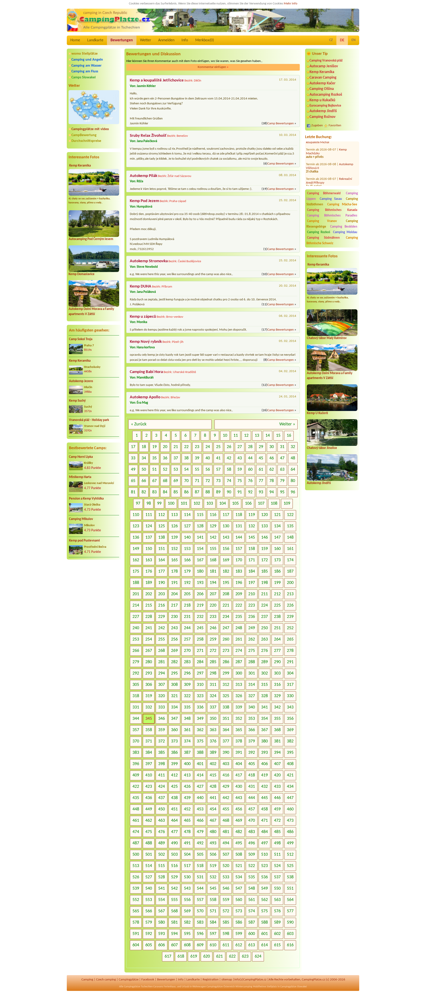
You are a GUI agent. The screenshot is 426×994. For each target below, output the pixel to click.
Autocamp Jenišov (324, 66)
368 (277, 730)
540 (148, 888)
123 (135, 526)
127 (187, 526)
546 (226, 888)
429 (226, 786)
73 (218, 481)
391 (238, 752)
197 (251, 583)
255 (161, 639)
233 (213, 617)
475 (148, 832)
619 (193, 956)
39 (197, 458)
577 (290, 911)
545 (213, 888)
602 (277, 934)
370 (135, 741)
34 (144, 458)
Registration (211, 979)
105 (235, 503)
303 (277, 673)
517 (187, 866)
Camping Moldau (345, 232)
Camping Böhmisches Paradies (332, 215)
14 (267, 435)
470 (251, 820)
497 (264, 843)
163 (148, 560)
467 (213, 820)
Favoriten (335, 125)
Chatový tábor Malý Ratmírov (327, 338)
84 (165, 492)
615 (277, 945)
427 (200, 786)
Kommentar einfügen (213, 67)
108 (274, 503)
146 (264, 537)
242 (161, 628)
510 (264, 854)
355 (277, 718)
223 (251, 605)
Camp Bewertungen (280, 123)
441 (213, 798)
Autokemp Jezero (81, 381)
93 (261, 492)
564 (290, 900)
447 (290, 798)
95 (282, 492)
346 (161, 718)
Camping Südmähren (323, 238)
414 (200, 775)
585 (226, 922)
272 (213, 651)
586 (238, 922)
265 (290, 639)
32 (293, 447)
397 (148, 764)
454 (213, 809)
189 (148, 583)
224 (264, 605)
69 (176, 481)
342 (277, 707)
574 (251, 911)
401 (200, 764)
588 (264, 922)
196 (238, 583)
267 (148, 651)
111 (148, 515)
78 (271, 481)
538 (290, 877)
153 (187, 549)
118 (238, 515)
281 (161, 662)
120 (264, 515)
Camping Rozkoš (318, 232)
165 (174, 560)
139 (174, 537)
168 (213, 560)
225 (277, 605)
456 (238, 809)
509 (251, 854)
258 (200, 639)
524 (277, 866)
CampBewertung (84, 135)
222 (238, 605)
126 (174, 526)
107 (261, 503)
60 (250, 469)
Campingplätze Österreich (221, 986)
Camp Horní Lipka (81, 457)
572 (226, 911)
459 (277, 809)
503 (174, 854)
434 (290, 786)
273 (226, 651)
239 (290, 617)
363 (213, 730)
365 (238, 730)
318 (135, 696)
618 (181, 956)
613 (251, 945)
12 (246, 435)
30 (271, 447)
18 (144, 447)
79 (282, 481)
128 (200, 526)
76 (250, 481)
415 (213, 775)
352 (238, 718)
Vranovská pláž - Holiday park (89, 420)
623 (245, 956)
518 (200, 866)
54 (186, 469)
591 (135, 934)
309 (187, 685)
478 (187, 832)
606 (161, 945)
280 (148, 662)
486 (290, 832)
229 (161, 617)
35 (154, 458)
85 (176, 492)
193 (200, 583)
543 (187, 888)
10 (225, 435)
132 (251, 526)
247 (226, 628)
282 (174, 662)
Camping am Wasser (86, 65)
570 (200, 911)
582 (187, 922)
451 (174, 809)
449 (148, 809)
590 (290, 922)
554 (161, 900)
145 (251, 537)
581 (174, 922)
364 (226, 730)
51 (154, 469)
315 (264, 685)
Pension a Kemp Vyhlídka (86, 498)
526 (135, 877)
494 (226, 843)
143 (226, 537)
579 (148, 922)
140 (187, 537)
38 (186, 458)
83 (154, 492)
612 (238, 945)
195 (226, 583)
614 (264, 945)
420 (277, 775)
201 (135, 594)
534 (238, 877)
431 (251, 786)
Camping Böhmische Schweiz (332, 240)
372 (161, 741)
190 (161, 583)
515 (161, 866)
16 (289, 435)
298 (213, 673)
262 (251, 639)
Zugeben (317, 125)
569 (187, 911)
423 (148, 786)
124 (148, 526)
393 (264, 752)
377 (226, 741)
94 (271, 492)
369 (290, 730)
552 (135, 900)
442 (226, 798)
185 (264, 571)
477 (174, 832)
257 (187, 639)
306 (148, 685)
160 (277, 549)
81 (133, 492)
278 (290, 651)
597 (213, 934)
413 (187, 775)
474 (135, 832)
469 (238, 820)
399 (174, 764)
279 (135, 662)
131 (238, 526)
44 (250, 458)
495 (238, 843)
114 (187, 515)
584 (213, 922)
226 (290, 605)
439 (187, 798)
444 (251, 798)
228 (148, 617)
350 (213, 718)
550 (277, 888)
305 (135, 685)
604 (135, 945)
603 (290, 934)
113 (174, 515)
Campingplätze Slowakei (293, 986)
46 (271, 458)
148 (290, 537)
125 (161, 526)
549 (264, 888)
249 (251, 628)
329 (277, 696)
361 (187, 730)
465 (187, 820)
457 (251, 809)
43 (239, 458)
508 (238, 854)
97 (138, 503)
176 (148, 571)
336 (200, 707)
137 (148, 537)
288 (251, 662)
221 (226, 605)
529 (174, 877)
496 (251, 843)
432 (264, 786)
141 (200, 537)
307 (161, 685)
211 (264, 594)
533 (226, 877)
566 (148, 911)
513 (135, 866)
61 (261, 469)
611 (226, 945)
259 (213, 639)
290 (277, 662)
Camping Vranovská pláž (326, 60)
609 (200, 945)
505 (200, 854)
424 (161, 786)
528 (161, 877)
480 (213, 832)
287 (238, 662)
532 (213, 877)
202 (148, 594)
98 (148, 503)
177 (161, 571)
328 (264, 696)
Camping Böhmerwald (324, 193)
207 (213, 594)
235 (238, 617)
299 (226, 673)
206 (200, 594)
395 (290, 752)
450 (161, 809)
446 (277, 798)
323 (200, 696)
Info (184, 40)
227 (135, 617)
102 (196, 503)
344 (135, 718)
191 (174, 583)
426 (187, 786)
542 (174, 888)
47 (282, 458)
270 (187, 651)
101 (184, 503)
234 (226, 617)
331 (135, 707)
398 (161, 764)
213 (290, 594)
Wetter (145, 40)
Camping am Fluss (84, 71)
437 (161, 798)
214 (135, 605)
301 (251, 673)
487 (135, 843)
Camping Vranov (322, 221)
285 (213, 662)
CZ (331, 40)
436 (148, 798)
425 (174, 786)
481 (226, 832)
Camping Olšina (322, 89)
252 (290, 628)
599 (238, 934)
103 (209, 503)
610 (213, 945)
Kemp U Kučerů (317, 413)
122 (290, 515)
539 (135, 888)
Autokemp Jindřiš (323, 111)
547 (238, 888)
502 (161, 854)
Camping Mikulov (81, 519)
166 (187, 560)
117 (226, 515)
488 (148, 843)
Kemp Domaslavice (82, 274)
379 (251, 741)
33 (133, 458)
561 (251, 900)
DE (342, 40)
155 (213, 549)
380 (264, 741)
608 (187, 945)
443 (238, 798)
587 (251, 922)
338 (226, 707)
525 (290, 866)
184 (251, 571)
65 (133, 481)
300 (238, 673)
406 (264, 764)
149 (135, 549)
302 (264, 673)
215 (148, 605)
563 (277, 900)
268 (161, 651)
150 (148, 549)
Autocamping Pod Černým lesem (91, 239)
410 (148, 775)
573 (238, 911)
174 (290, 560)
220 (213, 605)
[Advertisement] (332, 572)
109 (287, 503)
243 (174, 628)
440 (200, 798)
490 (174, 843)
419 (264, 775)
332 (148, 707)
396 (135, 764)
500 (135, 854)
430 (238, 786)
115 (200, 515)
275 (251, 651)
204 (174, 594)
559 (226, 900)
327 (251, 696)
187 (290, 571)
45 (261, 458)
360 (174, 730)
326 (238, 696)
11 (235, 435)
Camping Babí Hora (146, 372)
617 (168, 956)
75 (239, 481)
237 (264, 617)
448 (135, 809)
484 (264, 832)
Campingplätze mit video (90, 129)
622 (232, 956)
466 (200, 820)
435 (135, 798)
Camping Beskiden (343, 226)
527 (148, 877)
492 (200, 843)
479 (200, 832)
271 (200, 651)
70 (186, 481)
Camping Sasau (331, 199)
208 (226, 594)
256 (174, 639)
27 (239, 447)
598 (226, 934)
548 (251, 888)
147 (277, 537)
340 (251, 707)
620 (206, 956)
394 (277, 752)
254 (148, 639)
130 (226, 526)
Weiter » (287, 424)
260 (226, 639)
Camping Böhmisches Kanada (332, 210)
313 (238, 685)
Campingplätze (128, 979)
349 (200, 718)
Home (75, 40)
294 (161, 673)
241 (148, 628)
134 (277, 526)
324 (213, 696)
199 (277, 583)
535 (251, 877)
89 (218, 492)
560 (238, 900)
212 (277, 594)
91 (239, 492)
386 (174, 752)
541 (161, 888)
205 (187, 594)
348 (187, 718)
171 (251, 560)
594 (174, 934)
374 (187, 741)
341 (264, 707)
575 (264, 911)
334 (174, 707)
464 (174, 820)
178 (174, 571)
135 (290, 526)
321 (174, 696)
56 (207, 469)
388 (200, 752)
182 (226, 571)
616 (290, 945)
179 (187, 571)
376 (213, 741)
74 (229, 481)
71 (197, 481)
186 (277, 571)
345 (148, 718)
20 (165, 447)
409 (135, 775)
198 (264, 583)
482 (238, 832)
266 (135, 651)
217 (174, 605)
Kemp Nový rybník (146, 342)
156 (226, 549)
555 (174, 900)
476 (161, 832)
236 (251, 617)
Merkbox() (204, 40)
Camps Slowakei (83, 77)
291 (290, 662)
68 (165, 481)
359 (161, 730)
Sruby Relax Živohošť (148, 136)
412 (174, 775)
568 (174, 911)
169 (226, 560)
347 (174, 718)
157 (238, 549)
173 (277, 560)
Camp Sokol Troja (80, 339)
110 (135, 515)
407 (277, 764)
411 (161, 775)
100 (171, 503)
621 (219, 956)
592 (148, 934)
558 (213, 900)
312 (226, 685)
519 (213, 866)
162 (135, 560)
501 (148, 854)
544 (200, 888)
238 (277, 617)
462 (148, 820)
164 (161, 560)
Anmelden (166, 40)
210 (251, 594)
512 (290, 854)
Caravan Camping (323, 77)
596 (200, 934)
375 (200, 741)
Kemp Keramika (80, 165)
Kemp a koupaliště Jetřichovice (157, 80)
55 (197, 469)
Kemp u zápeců (143, 317)
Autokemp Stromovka (149, 261)
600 (251, 934)
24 (207, 447)
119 (251, 515)
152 (174, 549)
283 (187, 662)
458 (264, 809)
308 (174, 685)
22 (186, 447)
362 (200, 730)
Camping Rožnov (322, 117)
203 (161, 594)
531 (200, 877)
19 (154, 447)
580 (161, 922)
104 (222, 503)
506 (213, 854)
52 (165, 469)
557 (200, 900)
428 (213, 786)
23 (197, 447)
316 (277, 685)
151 (161, 549)
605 (148, 945)
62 (271, 469)
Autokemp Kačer (322, 83)
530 (187, 877)
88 (207, 492)
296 (187, 673)
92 (250, 492)
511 (277, 854)
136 (135, 537)
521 (238, 866)
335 (187, 707)
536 (264, 877)
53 (176, 469)
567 (161, 911)
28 (250, 447)
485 (277, 832)
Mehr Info (290, 3)
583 (200, 922)
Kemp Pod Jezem (144, 201)
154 (200, 549)
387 (187, 752)
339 (238, 707)
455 (226, 809)
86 (186, 492)
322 (187, 696)
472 (277, 820)
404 (238, 764)
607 (174, 945)
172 (264, 560)
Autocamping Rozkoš (326, 95)
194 (213, 583)
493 (213, 843)
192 (187, 583)
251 (277, 628)
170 (238, 560)
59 (239, 469)
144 (238, 537)
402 (213, 764)
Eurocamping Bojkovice (325, 105)
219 (200, 605)
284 (200, 662)
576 (277, 911)
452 (187, 809)
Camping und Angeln (87, 60)
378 (238, 741)
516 (174, 866)
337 (213, 707)
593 (161, 934)
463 (161, 820)
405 (251, 764)
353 (251, 718)
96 (293, 492)
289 (264, 662)
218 (187, 605)
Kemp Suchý (77, 401)
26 (229, 447)
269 (174, 651)
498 (277, 843)
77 (261, 481)
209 (238, 594)
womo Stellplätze (84, 54)
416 (226, 775)
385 (161, 752)
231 (187, 617)
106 (248, 503)
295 (174, 673)
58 (229, 469)
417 (238, 775)
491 (187, 843)
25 (218, 447)
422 (135, 786)
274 (238, 651)
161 (290, 549)
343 (290, 707)
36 (165, 458)
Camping (87, 979)
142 (213, 537)
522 (251, 866)
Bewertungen (121, 40)
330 (290, 696)
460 (290, 809)
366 (251, 730)
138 (161, 537)
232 (200, 617)
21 (176, 447)
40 (207, 458)
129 (213, 526)
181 (213, 571)
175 (135, 571)
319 (148, 696)
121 (277, 515)
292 (135, 673)
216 (161, 605)
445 (264, 798)
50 (144, 469)
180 (200, 571)
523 (264, 866)
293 (148, 673)
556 (187, 900)
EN (353, 40)
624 (258, 956)
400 (187, 764)
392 (251, 752)
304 (290, 673)
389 (213, 752)
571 (213, 911)
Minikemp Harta (80, 477)
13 (257, 435)
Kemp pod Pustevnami (84, 540)
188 (135, 583)
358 (148, 730)
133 (264, 526)
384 (148, 752)
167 (200, 560)
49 (133, 469)
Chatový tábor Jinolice (322, 448)
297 (200, 673)
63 (282, 469)
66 (144, 481)
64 (293, 469)
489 (161, 843)
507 (226, 854)
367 (264, 730)
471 (264, 820)
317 (290, 685)
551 (290, 888)
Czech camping (106, 979)
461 (135, 820)
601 (264, 934)
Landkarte (95, 40)
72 (207, 481)
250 (264, 628)
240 (135, 628)
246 (213, 628)
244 (187, 628)
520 (226, 866)
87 (197, 492)
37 (176, 458)
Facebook (147, 979)
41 (218, 458)
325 (226, 696)
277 (277, 651)
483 (251, 832)
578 (135, 922)
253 (135, 639)
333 (161, 707)
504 (187, 854)
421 (290, 775)
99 (159, 503)
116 (213, 515)
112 (161, 515)
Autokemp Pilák (143, 176)
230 (174, 617)
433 (277, 786)
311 (213, 685)
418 (251, 775)
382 (290, 741)
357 (135, 730)
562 (264, 900)
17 (133, 447)
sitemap (226, 979)
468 (226, 820)
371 (148, 741)
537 (277, 877)
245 (200, 628)
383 (135, 752)
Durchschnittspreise (86, 141)
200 (290, 583)
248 (238, 628)
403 (226, 764)
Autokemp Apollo (145, 397)
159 (264, 549)
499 (290, 843)
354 (264, 718)
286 (226, 662)
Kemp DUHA (140, 286)
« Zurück (138, 424)
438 (174, 798)
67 (154, 481)
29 (261, 447)
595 (187, 934)
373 (174, 741)
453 (200, 809)
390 (226, 752)
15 (278, 435)
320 (161, 696)
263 (264, 639)
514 (148, 866)
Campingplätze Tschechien (138, 986)
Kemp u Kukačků (322, 100)
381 (277, 741)
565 (135, 911)
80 (293, 481)
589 (277, 922)
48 (293, 458)
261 (238, 639)
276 (264, 651)
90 (229, 492)
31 (282, 447)
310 (200, 685)
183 (238, 571)
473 (290, 820)
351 (226, 718)
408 (290, 764)
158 (251, 549)
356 (290, 718)
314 (251, 685)
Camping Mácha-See (342, 204)
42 (229, 458)
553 (148, 900)
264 (277, 639)
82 (144, 492)
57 (218, 469)
